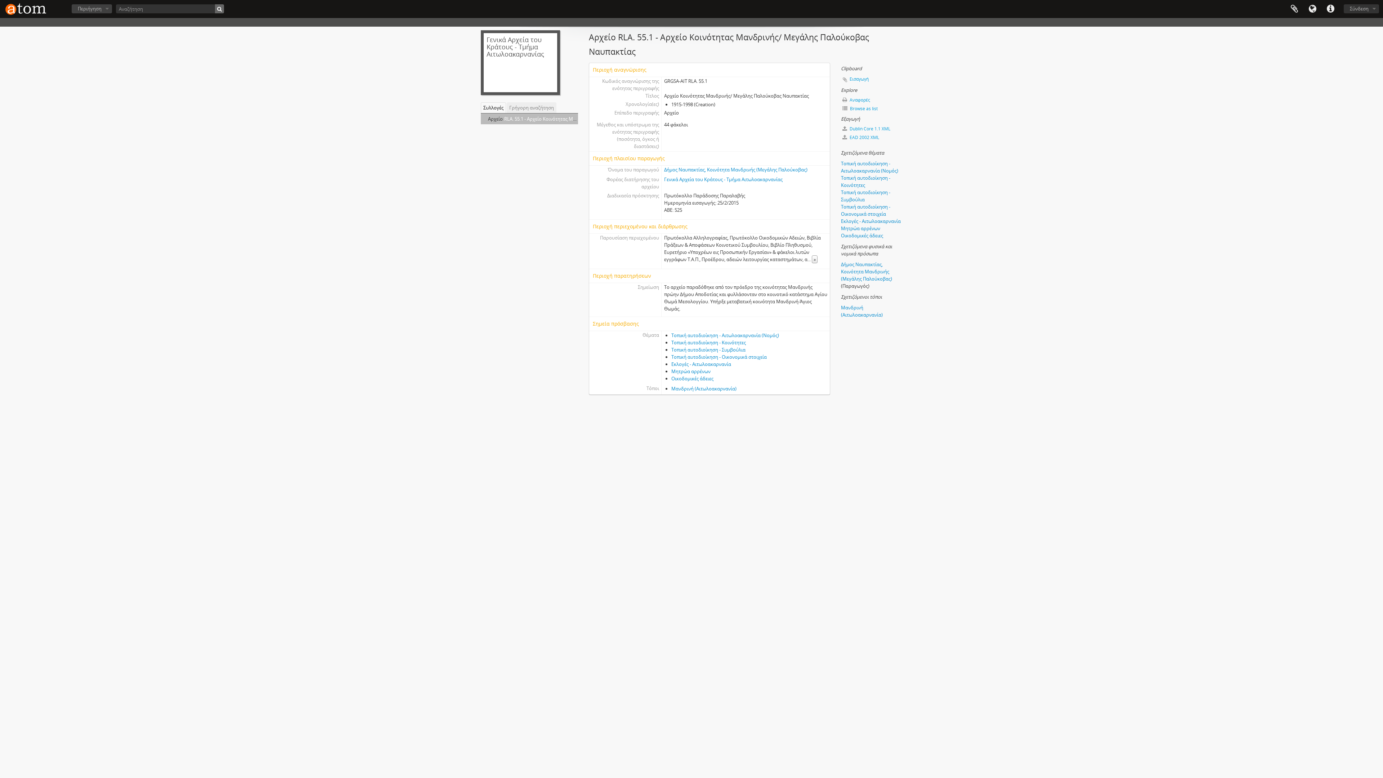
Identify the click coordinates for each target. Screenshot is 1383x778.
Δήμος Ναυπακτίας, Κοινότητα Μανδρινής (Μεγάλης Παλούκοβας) (735, 169)
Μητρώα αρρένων (691, 371)
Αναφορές (859, 100)
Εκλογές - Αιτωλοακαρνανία (701, 364)
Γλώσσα (1312, 9)
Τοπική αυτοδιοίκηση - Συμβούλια (708, 349)
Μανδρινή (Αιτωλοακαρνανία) (704, 388)
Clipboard (1294, 9)
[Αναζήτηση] (219, 8)
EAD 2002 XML (864, 137)
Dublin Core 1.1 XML (869, 129)
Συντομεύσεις (1330, 9)
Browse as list (863, 109)
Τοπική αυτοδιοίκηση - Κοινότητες (708, 342)
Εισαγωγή (859, 79)
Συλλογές (493, 107)
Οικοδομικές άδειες (692, 378)
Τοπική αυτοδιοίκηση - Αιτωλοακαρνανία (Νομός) (725, 335)
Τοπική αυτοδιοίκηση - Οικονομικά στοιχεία (719, 357)
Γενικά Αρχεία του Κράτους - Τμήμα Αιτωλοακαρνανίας (723, 179)
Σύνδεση (1359, 8)
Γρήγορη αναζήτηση (531, 107)
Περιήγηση (90, 8)
